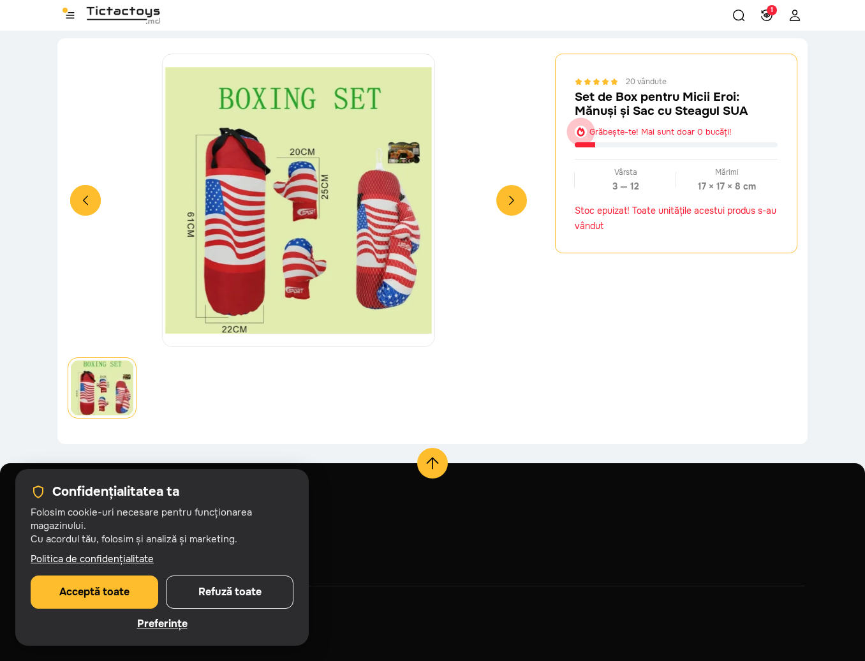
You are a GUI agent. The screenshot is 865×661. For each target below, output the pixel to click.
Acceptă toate (94, 591)
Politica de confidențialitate (92, 559)
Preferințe (162, 624)
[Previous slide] (85, 200)
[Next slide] (511, 200)
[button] (738, 15)
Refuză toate (230, 591)
